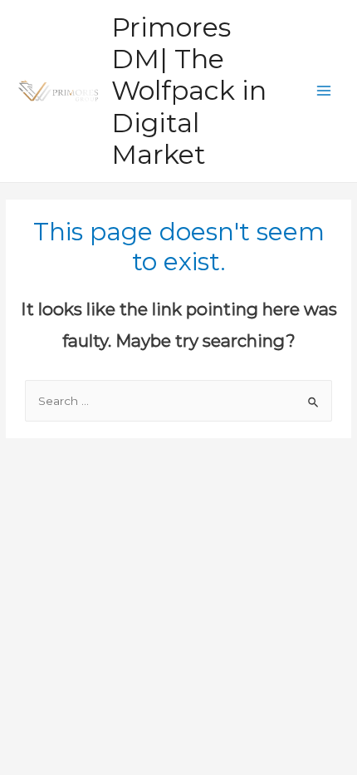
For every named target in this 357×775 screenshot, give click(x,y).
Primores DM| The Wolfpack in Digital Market (189, 90)
